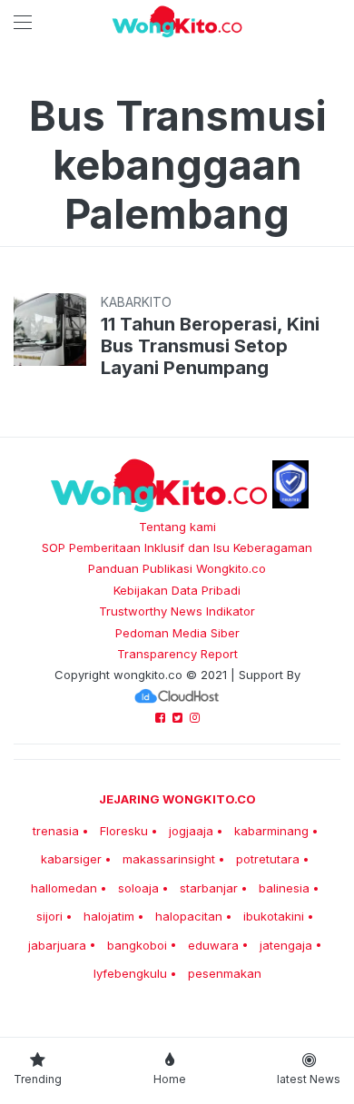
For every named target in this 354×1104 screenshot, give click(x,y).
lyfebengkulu (130, 973)
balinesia (284, 888)
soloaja (138, 888)
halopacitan (188, 916)
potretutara (268, 859)
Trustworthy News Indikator (177, 611)
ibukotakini (273, 916)
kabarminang (271, 830)
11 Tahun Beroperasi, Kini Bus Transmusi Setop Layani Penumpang (210, 346)
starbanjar (209, 888)
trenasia (56, 830)
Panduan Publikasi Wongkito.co (177, 568)
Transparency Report (177, 653)
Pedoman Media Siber (177, 633)
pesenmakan (224, 973)
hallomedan (64, 888)
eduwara (213, 945)
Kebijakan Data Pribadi (177, 590)
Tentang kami (177, 526)
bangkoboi (137, 945)
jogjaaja (191, 830)
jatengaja (286, 945)
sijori (49, 916)
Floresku (124, 830)
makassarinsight (169, 859)
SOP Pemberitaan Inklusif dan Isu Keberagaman (177, 547)
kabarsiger (71, 859)
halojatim (109, 916)
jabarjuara (57, 945)
